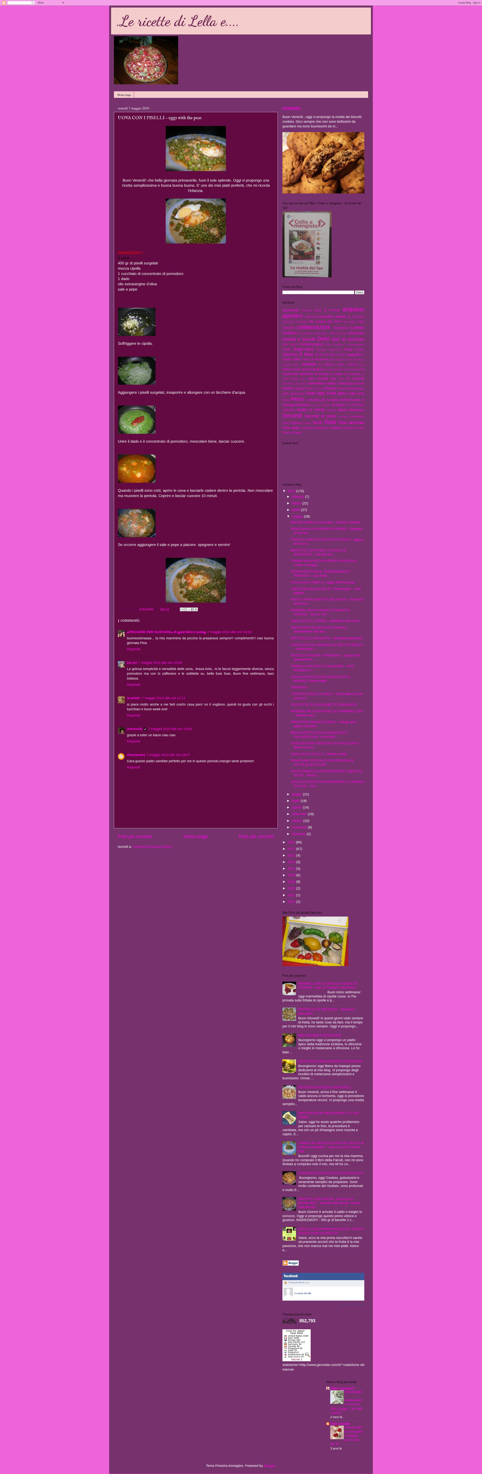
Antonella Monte (297, 1282)
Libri (311, 379)
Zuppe (297, 432)
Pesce (330, 388)
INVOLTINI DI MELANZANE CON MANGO (330, 1061)
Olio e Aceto (340, 1424)
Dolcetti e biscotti (298, 339)
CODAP (288, 328)
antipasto (353, 309)
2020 (292, 888)
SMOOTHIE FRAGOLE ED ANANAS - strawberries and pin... (320, 629)
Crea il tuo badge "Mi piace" (352, 1304)
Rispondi (133, 649)
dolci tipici (289, 344)
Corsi (301, 333)
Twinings (307, 427)
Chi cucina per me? (325, 321)
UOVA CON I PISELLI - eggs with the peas (323, 582)
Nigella (299, 388)
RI (306, 400)
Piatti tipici (336, 393)
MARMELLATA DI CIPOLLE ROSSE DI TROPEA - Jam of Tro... (320, 612)
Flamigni (321, 349)
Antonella (134, 729)
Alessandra (136, 755)
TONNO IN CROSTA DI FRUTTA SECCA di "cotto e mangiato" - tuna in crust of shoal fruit (331, 1147)
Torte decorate (351, 422)
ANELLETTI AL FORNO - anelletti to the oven (325, 621)
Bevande (287, 321)
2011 (292, 842)
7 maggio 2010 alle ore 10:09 (229, 632)
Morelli (359, 383)
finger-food (303, 349)
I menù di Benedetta (315, 359)
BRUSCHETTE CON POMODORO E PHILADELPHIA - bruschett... (319, 735)
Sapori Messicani (351, 410)
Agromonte (290, 310)
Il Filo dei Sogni (354, 359)
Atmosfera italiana (332, 316)
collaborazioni (313, 327)
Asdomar (311, 316)
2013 (292, 855)
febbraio (298, 497)
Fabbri (286, 349)
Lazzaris (355, 369)
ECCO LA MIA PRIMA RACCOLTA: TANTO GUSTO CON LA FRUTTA (330, 1231)
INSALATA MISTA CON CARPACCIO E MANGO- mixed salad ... (320, 679)
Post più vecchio (256, 836)
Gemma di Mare (297, 354)
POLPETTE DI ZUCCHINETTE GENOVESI (323, 705)
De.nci (132, 663)
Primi (297, 399)
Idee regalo (337, 359)
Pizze (286, 400)
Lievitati (322, 379)
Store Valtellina (292, 423)
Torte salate (291, 428)
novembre (300, 827)
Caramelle (301, 321)
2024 (292, 902)
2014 (292, 862)
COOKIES (291, 108)
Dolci (323, 339)
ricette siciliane (321, 405)
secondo (343, 416)
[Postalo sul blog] (185, 609)
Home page (124, 95)
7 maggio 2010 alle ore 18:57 (168, 755)
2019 (292, 882)
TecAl (317, 422)
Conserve (340, 328)
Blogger (269, 1466)
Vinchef (335, 428)
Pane (308, 388)
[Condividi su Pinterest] (196, 609)
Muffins (287, 388)
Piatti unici (356, 393)
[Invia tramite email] (182, 609)
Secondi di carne (320, 416)
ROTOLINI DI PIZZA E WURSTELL (325, 1087)
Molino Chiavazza (340, 383)
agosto (297, 807)
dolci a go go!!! (342, 1388)
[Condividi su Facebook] (192, 609)
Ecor (328, 344)
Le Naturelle (352, 374)
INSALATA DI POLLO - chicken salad (319, 754)
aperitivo (292, 316)
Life (333, 379)
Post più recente (135, 836)
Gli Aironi (330, 354)
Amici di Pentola (327, 310)
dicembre (299, 834)
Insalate (309, 364)
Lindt (341, 378)
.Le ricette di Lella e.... (178, 21)
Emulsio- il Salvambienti (348, 344)
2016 (292, 868)
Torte (330, 422)
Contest (357, 327)
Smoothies (357, 416)
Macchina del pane (294, 383)
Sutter (307, 423)
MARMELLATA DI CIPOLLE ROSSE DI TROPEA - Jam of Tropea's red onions (327, 986)
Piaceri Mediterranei (350, 388)
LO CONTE (355, 379)
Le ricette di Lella (302, 1293)
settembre (300, 814)
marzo (297, 503)
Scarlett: (133, 698)
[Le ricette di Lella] (288, 1296)
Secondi (292, 416)
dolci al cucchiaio (348, 339)
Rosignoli (338, 405)
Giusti (319, 354)
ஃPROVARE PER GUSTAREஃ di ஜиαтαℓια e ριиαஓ (166, 632)
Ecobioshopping (311, 344)
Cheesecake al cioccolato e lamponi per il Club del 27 (346, 1435)
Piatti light (315, 393)
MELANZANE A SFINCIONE (319, 1035)
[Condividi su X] (189, 609)
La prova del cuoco (337, 369)
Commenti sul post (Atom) (152, 847)
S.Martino (288, 410)
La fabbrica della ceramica (339, 364)
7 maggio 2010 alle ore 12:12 (163, 698)
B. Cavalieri (356, 316)
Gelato (359, 349)
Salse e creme (311, 409)
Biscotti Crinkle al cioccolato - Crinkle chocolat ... (327, 522)
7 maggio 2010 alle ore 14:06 (170, 729)
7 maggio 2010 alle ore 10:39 (160, 663)
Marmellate (316, 383)
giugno (297, 794)
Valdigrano (321, 427)
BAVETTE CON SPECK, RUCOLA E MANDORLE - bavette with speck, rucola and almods (328, 1203)
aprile (296, 510)
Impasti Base (290, 364)
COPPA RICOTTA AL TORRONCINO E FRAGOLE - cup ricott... (320, 574)
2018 (292, 875)
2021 (292, 895)
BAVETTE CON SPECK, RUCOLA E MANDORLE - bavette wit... (318, 552)
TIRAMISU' (299, 687)
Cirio (361, 321)
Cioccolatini (349, 321)
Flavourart (335, 349)
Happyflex (354, 354)
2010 (292, 491)
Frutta (348, 349)
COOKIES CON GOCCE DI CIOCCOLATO (330, 1173)
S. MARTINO (355, 405)
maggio (298, 516)
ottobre (297, 821)
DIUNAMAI (356, 333)
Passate (318, 388)
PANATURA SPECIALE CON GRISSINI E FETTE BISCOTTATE (322, 763)
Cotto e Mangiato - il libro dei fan (326, 333)
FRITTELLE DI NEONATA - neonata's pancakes (327, 638)
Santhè (331, 410)
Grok (342, 354)
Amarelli (306, 310)
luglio (296, 801)
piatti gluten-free (293, 393)
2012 (292, 849)
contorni (289, 332)
